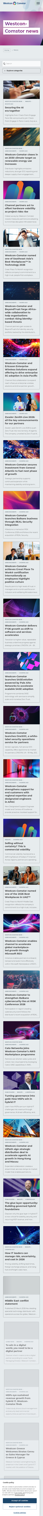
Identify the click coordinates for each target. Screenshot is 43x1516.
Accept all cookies (19, 1501)
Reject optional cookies (19, 1507)
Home (6, 50)
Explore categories (14, 71)
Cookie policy (19, 1495)
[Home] (14, 3)
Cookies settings (20, 1513)
